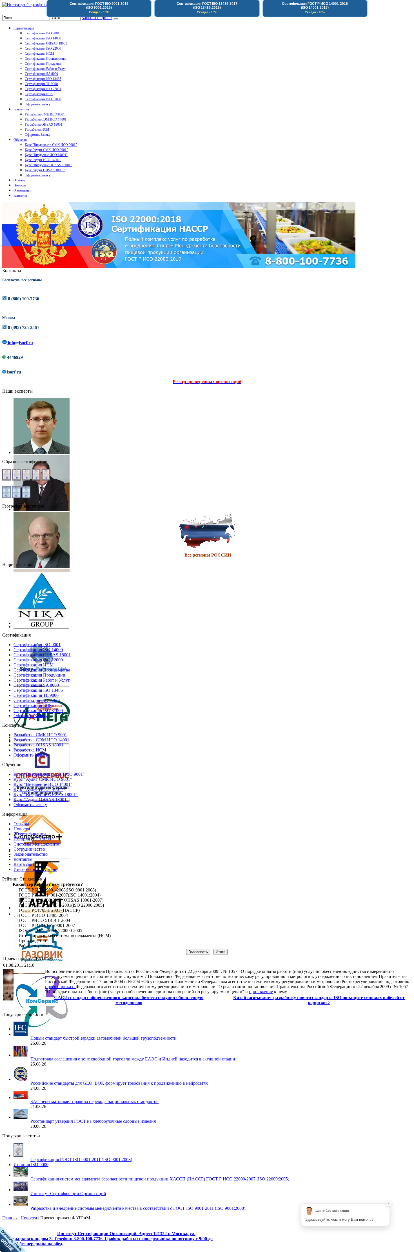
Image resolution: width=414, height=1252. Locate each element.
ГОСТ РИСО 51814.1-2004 (44, 920)
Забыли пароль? (97, 17)
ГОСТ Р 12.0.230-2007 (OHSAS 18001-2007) (61, 900)
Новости (29, 1217)
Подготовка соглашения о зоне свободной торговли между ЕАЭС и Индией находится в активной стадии (132, 1059)
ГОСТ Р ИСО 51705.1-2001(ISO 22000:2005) (61, 905)
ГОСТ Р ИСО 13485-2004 (43, 915)
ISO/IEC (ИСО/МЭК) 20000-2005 (50, 930)
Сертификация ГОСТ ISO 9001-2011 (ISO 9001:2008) (81, 1159)
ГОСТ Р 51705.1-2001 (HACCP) (49, 910)
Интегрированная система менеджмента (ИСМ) (65, 935)
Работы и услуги (35, 945)
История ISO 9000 (31, 1164)
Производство (32, 940)
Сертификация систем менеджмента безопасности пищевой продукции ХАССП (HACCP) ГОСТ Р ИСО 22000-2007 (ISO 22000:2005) (159, 1179)
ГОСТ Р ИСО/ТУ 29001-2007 (47, 925)
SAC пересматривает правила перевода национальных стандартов (94, 1101)
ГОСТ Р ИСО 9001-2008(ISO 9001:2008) (57, 890)
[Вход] (115, 19)
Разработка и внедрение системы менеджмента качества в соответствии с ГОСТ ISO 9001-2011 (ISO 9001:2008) (137, 1208)
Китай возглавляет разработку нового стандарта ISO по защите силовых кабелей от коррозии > (319, 1000)
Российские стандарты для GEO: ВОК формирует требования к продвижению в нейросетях (119, 1083)
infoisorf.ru (20, 342)
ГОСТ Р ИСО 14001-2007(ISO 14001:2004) (60, 895)
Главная (9, 1217)
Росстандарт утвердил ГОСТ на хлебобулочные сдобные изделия (93, 1121)
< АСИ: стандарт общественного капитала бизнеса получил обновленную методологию (128, 1000)
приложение (261, 991)
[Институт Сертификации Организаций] (42, 4)
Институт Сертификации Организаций (68, 1193)
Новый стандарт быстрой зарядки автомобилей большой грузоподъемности (103, 1038)
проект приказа (60, 986)
